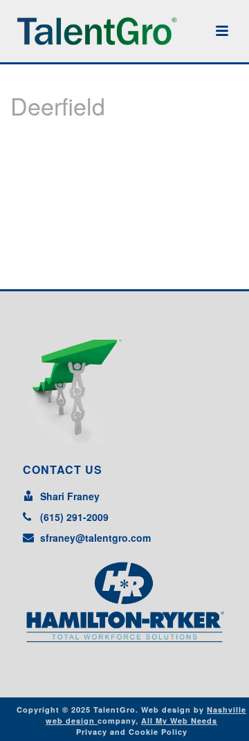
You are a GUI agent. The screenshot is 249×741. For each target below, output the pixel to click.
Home (97, 141)
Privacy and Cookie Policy (131, 731)
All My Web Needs (179, 720)
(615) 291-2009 (74, 517)
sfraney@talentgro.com (95, 537)
